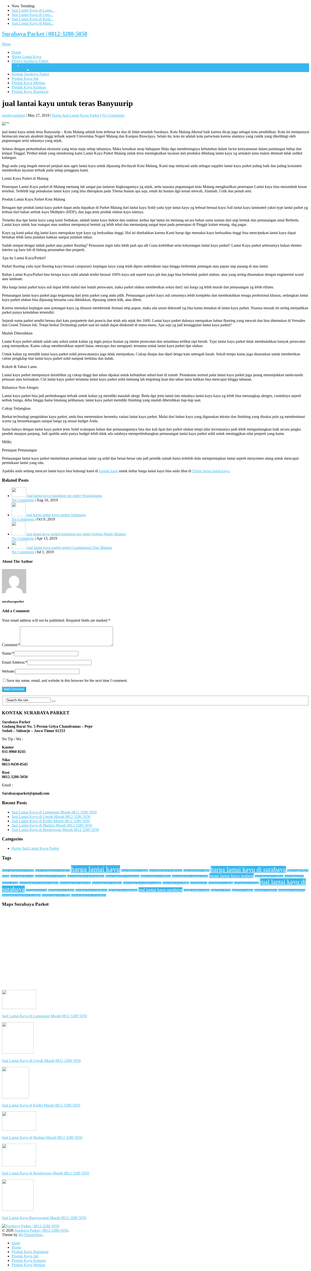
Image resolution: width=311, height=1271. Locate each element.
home (16, 1243)
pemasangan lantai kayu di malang (21, 895)
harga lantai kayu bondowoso (165, 870)
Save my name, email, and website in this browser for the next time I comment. (67, 680)
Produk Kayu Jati (25, 78)
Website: (8, 671)
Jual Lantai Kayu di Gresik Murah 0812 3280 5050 (51, 817)
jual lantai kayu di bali (246, 883)
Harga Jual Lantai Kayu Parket (75, 115)
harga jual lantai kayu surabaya (52, 870)
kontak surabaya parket (196, 890)
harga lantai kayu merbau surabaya (39, 883)
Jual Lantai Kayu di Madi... (33, 23)
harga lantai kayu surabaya (107, 883)
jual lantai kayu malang (61, 890)
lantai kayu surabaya (265, 890)
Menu (6, 44)
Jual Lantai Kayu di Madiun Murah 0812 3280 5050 (52, 825)
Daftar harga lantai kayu (210, 471)
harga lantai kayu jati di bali (50, 876)
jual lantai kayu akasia (220, 883)
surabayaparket (13, 115)
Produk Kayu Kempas (29, 87)
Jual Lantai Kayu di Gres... (32, 15)
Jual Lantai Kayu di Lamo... (33, 10)
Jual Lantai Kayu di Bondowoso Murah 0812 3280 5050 (55, 830)
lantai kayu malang (242, 890)
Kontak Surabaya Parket (30, 74)
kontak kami (108, 471)
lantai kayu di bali (221, 890)
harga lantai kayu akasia (134, 870)
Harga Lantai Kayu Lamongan (122, 876)
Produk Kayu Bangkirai (30, 92)
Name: (8, 653)
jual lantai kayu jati (36, 890)
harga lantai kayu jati (22, 876)
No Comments (113, 115)
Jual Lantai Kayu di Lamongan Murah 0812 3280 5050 (54, 812)
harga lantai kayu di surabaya (248, 869)
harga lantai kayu (95, 869)
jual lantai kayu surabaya (160, 889)
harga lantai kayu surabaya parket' (142, 883)
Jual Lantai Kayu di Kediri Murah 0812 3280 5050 (51, 821)
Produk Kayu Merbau (28, 83)
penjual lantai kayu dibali (56, 895)
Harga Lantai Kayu (26, 57)
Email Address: (14, 662)
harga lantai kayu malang (231, 875)
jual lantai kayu (198, 883)
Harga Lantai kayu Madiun (155, 876)
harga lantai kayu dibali (196, 870)
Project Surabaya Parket (30, 61)
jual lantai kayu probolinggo (91, 890)
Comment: (11, 645)
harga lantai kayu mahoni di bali (190, 876)
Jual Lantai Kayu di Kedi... (32, 19)
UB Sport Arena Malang (50, 70)
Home (16, 52)
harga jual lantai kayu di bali (18, 870)
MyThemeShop (30, 1235)
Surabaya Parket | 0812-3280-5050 (44, 34)
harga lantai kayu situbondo (75, 883)
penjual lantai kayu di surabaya (88, 895)
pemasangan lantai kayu (291, 890)
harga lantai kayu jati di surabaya (85, 876)
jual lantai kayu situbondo (123, 890)
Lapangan (29, 65)
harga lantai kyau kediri (175, 883)
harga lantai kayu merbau (269, 876)
